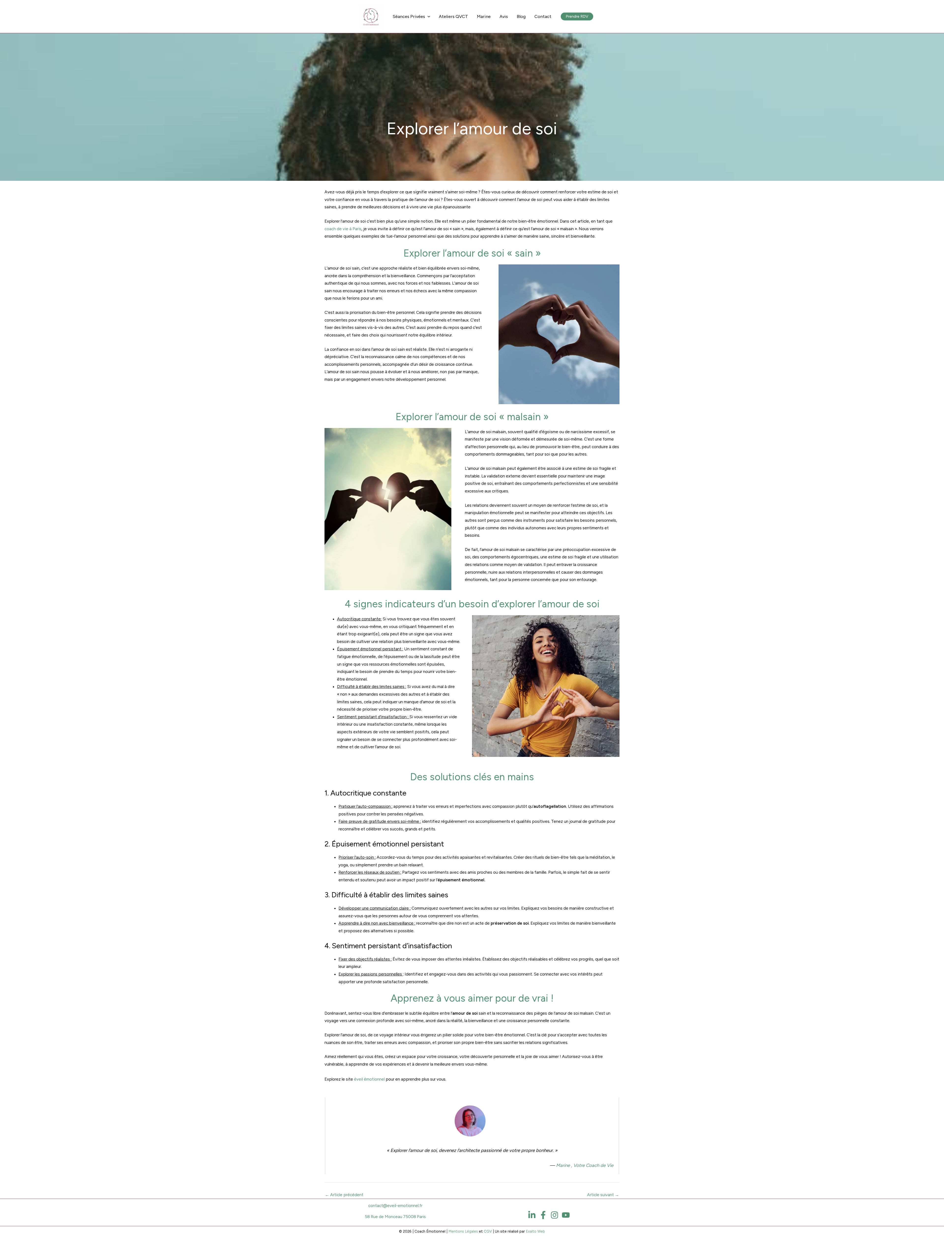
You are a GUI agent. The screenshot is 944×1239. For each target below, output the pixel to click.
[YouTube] (566, 1215)
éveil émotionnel (369, 1079)
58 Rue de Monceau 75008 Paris (395, 1216)
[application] (427, 16)
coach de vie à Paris (342, 228)
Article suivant (603, 1195)
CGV (488, 1231)
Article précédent (344, 1195)
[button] (577, 16)
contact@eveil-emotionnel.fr (395, 1205)
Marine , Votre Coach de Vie (584, 1165)
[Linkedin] (532, 1215)
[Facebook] (543, 1215)
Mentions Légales (463, 1231)
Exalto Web (535, 1231)
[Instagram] (554, 1215)
